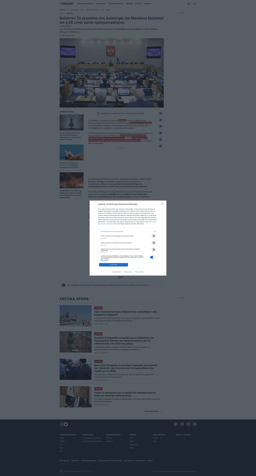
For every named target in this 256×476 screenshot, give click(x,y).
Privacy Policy (139, 272)
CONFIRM (113, 264)
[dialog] (128, 238)
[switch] (152, 236)
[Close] (162, 204)
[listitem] (128, 231)
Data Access (128, 272)
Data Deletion (116, 272)
